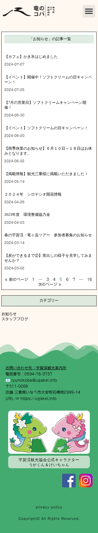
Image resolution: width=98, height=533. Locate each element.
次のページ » (49, 284)
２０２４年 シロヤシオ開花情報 (33, 194)
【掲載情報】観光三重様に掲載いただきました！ (46, 174)
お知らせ (9, 314)
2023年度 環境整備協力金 (27, 215)
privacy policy (49, 507)
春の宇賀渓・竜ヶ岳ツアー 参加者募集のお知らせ (48, 235)
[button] (89, 11)
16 (89, 279)
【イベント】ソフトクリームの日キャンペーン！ (46, 128)
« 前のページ (16, 279)
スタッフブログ (14, 319)
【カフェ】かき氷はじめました (31, 57)
